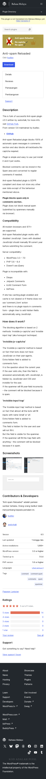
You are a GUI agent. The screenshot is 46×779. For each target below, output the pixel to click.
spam (40, 579)
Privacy (6, 684)
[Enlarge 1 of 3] (18, 461)
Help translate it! (23, 21)
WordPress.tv (10, 706)
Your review (8, 635)
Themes (28, 675)
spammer (38, 584)
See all (40, 635)
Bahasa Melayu (16, 740)
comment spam (36, 574)
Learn (5, 692)
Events (27, 697)
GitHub (10, 133)
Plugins (27, 679)
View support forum (12, 654)
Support (9, 101)
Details (8, 74)
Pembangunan (12, 94)
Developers (8, 701)
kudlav (10, 57)
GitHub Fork (12, 124)
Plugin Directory (9, 12)
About (5, 670)
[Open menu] (42, 4)
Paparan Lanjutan (11, 591)
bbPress (8, 723)
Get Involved (30, 692)
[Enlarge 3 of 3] (40, 478)
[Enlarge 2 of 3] (40, 461)
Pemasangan (11, 88)
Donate (29, 701)
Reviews (9, 81)
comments (32, 579)
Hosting (6, 679)
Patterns (28, 684)
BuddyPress (9, 728)
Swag (28, 706)
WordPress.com (11, 714)
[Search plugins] (29, 29)
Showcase (29, 670)
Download (8, 65)
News (5, 675)
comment (25, 574)
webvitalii (12, 524)
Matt (6, 719)
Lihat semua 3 (37, 568)
